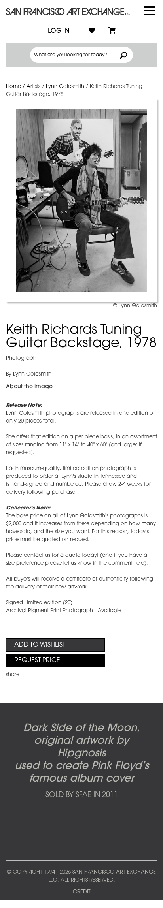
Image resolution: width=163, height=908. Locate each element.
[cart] (111, 31)
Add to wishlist (39, 645)
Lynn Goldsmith (65, 86)
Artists (33, 86)
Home (13, 86)
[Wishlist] (92, 31)
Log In (59, 31)
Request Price (37, 660)
